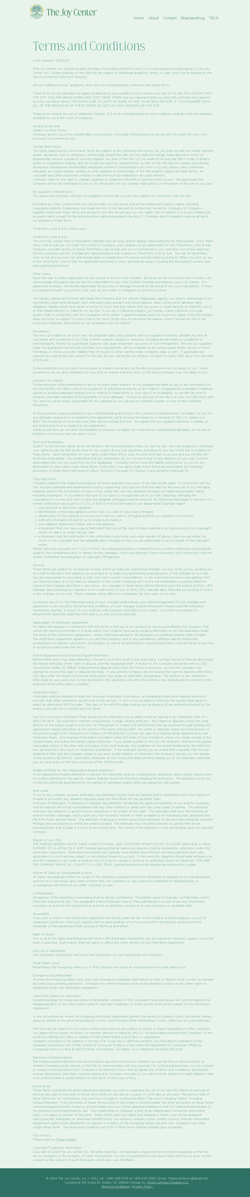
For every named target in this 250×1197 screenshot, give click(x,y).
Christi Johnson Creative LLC (168, 1182)
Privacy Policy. (67, 1139)
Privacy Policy (142, 1186)
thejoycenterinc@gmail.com (98, 667)
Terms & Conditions (115, 1186)
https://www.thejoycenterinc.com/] (118, 68)
